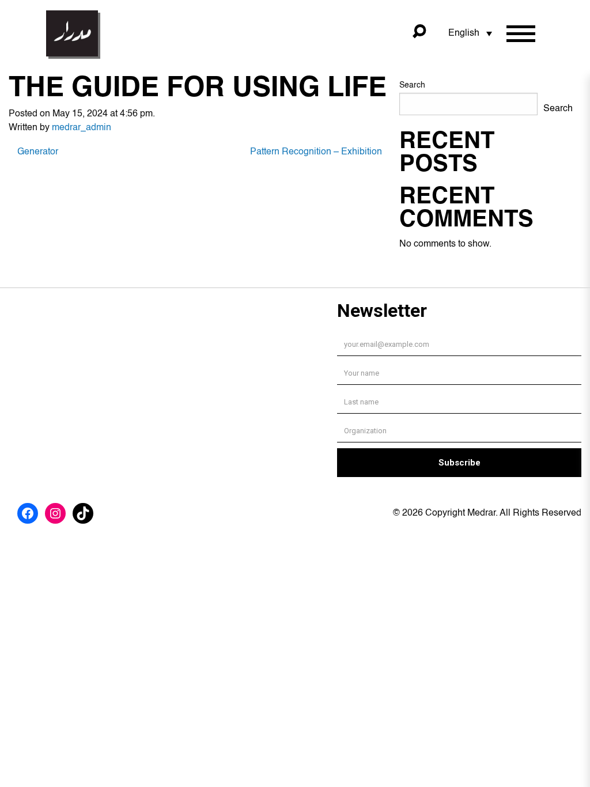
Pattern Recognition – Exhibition (316, 152)
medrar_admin (81, 128)
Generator (37, 152)
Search (412, 85)
